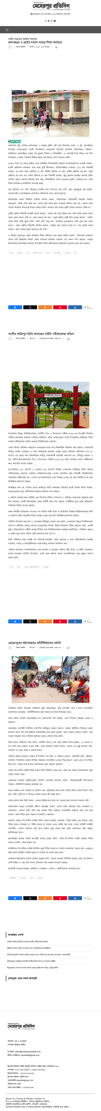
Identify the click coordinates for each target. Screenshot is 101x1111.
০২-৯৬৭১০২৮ (28, 1087)
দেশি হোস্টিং (26, 1104)
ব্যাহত (48, 253)
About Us (10, 1098)
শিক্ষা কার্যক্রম (57, 253)
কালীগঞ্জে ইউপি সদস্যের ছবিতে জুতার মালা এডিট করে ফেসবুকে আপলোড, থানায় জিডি (38, 954)
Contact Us (39, 1098)
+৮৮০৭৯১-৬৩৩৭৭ (23, 1070)
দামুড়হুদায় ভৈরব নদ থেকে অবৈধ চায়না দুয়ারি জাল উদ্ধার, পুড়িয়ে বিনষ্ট (32, 968)
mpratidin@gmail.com (30, 1055)
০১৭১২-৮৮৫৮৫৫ (27, 1073)
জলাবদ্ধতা (19, 253)
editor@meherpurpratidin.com (28, 1051)
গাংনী (11, 253)
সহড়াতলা (67, 253)
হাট (75, 253)
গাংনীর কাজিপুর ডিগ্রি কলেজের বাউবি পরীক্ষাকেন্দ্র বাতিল (27, 941)
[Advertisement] (50, 69)
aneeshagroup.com (25, 1080)
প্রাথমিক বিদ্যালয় (37, 253)
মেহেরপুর (45, 567)
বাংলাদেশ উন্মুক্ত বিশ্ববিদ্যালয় (31, 567)
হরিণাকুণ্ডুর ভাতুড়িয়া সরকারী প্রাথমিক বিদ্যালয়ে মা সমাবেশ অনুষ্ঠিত (31, 961)
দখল (27, 253)
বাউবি (18, 567)
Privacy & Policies (24, 1098)
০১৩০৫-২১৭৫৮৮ (39, 1070)
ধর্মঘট (31, 878)
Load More (50, 919)
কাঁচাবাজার (23, 878)
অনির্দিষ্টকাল (13, 878)
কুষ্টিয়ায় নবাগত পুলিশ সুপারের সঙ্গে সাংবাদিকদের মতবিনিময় (28, 948)
